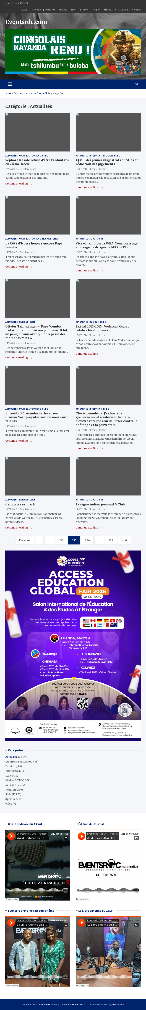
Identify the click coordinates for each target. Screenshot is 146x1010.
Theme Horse (79, 1004)
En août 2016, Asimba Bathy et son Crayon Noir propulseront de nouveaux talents (36, 417)
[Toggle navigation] (9, 84)
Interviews (50, 9)
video (8, 803)
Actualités (36, 9)
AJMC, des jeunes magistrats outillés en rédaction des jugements (107, 162)
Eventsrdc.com (26, 22)
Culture (124, 9)
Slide (45, 155)
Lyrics (9, 775)
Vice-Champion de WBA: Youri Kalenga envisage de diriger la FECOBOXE (107, 245)
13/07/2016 (81, 335)
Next (124, 540)
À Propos (136, 9)
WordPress (118, 1004)
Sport (73, 9)
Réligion (96, 9)
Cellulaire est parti (20, 504)
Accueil (24, 9)
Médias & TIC (110, 9)
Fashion (84, 9)
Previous (24, 540)
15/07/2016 (81, 168)
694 (61, 540)
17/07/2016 (11, 168)
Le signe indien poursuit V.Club (100, 504)
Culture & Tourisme (30, 155)
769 (111, 540)
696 (87, 540)
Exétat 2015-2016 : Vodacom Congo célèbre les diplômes (102, 328)
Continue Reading (16, 183)
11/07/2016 (81, 509)
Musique (63, 9)
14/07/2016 (11, 343)
